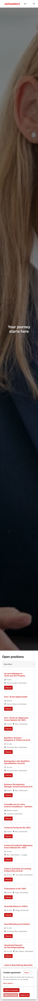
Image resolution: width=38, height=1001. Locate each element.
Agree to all (24, 995)
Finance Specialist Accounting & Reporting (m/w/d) (17, 870)
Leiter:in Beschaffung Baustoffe (18, 965)
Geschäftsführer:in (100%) (16, 906)
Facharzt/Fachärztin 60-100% (17, 828)
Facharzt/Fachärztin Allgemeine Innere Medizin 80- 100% (18, 846)
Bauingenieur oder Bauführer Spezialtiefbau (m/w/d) (17, 762)
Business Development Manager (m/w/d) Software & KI (18, 785)
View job (8, 688)
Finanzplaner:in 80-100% (15, 889)
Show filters (8, 664)
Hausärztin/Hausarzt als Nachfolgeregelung (14, 946)
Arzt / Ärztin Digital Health (15, 697)
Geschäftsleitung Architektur (17, 924)
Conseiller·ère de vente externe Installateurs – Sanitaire (18, 805)
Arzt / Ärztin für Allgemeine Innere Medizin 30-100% (16, 719)
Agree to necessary (11, 990)
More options (8, 983)
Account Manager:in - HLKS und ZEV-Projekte (14, 674)
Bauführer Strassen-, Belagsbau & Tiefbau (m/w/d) (17, 739)
